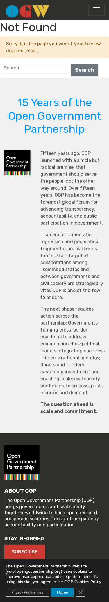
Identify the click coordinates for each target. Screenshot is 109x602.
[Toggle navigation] (96, 10)
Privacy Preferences (27, 592)
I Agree (62, 592)
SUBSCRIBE (25, 552)
